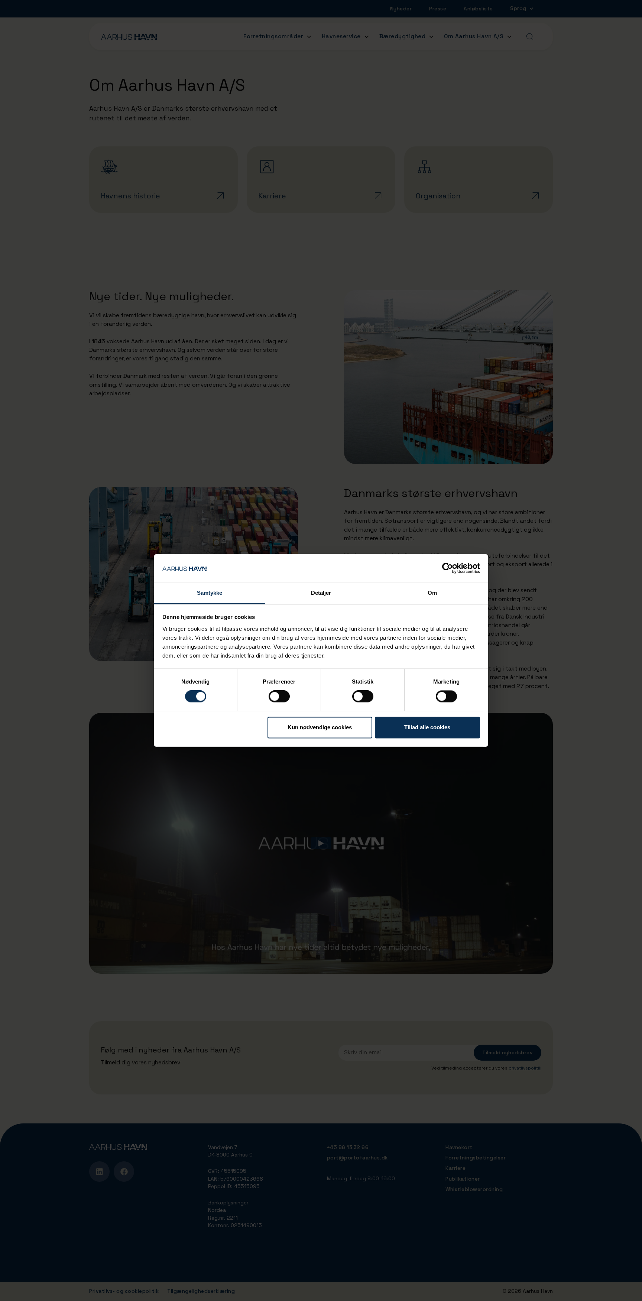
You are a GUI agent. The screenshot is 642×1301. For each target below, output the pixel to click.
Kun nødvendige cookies (320, 727)
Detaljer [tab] (321, 593)
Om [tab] (432, 593)
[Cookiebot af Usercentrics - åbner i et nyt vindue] (447, 568)
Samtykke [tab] (210, 593)
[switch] (279, 697)
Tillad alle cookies (427, 727)
